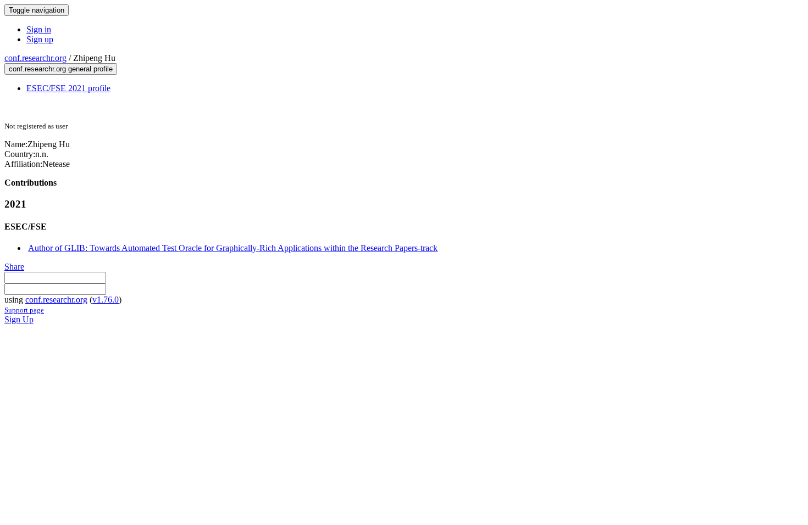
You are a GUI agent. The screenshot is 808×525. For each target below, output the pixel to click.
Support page (24, 310)
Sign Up (19, 319)
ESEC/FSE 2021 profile (68, 88)
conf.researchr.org (35, 58)
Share (14, 266)
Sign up (39, 39)
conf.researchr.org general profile (61, 69)
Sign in (38, 29)
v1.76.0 (105, 299)
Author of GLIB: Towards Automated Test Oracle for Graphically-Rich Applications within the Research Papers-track (233, 248)
